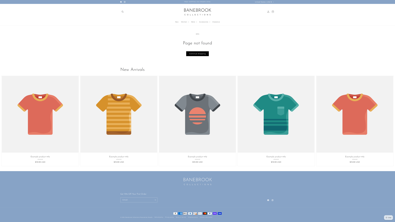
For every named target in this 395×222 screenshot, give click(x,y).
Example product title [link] (40, 157)
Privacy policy (169, 217)
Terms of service (181, 217)
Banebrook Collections (132, 217)
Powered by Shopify (146, 217)
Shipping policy (193, 217)
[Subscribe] (155, 200)
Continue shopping (197, 54)
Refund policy (159, 217)
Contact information (206, 217)
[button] (122, 11)
